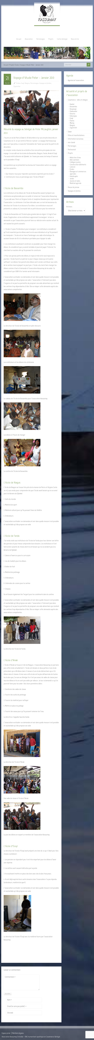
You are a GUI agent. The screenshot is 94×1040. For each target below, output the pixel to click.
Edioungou (73, 116)
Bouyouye (73, 109)
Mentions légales (18, 1033)
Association (29, 39)
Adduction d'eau (75, 157)
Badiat (72, 104)
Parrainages (40, 39)
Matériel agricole (75, 183)
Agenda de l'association (76, 80)
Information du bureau (75, 139)
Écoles (17, 65)
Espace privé (6, 1033)
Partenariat (72, 149)
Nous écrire (75, 39)
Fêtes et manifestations (76, 135)
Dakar (70, 131)
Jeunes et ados (75, 181)
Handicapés (74, 176)
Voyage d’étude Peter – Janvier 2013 (33, 78)
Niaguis (27, 83)
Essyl (22, 83)
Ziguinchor (16, 86)
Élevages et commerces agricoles (78, 172)
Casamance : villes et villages (78, 100)
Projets (50, 39)
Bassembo (73, 106)
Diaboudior (73, 111)
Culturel (72, 167)
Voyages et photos (45, 83)
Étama (72, 120)
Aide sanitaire (74, 160)
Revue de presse (73, 187)
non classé (71, 142)
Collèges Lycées (75, 162)
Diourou (72, 113)
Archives (69, 206)
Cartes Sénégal (62, 39)
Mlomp (72, 123)
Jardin (72, 178)
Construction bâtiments (78, 164)
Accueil (18, 39)
